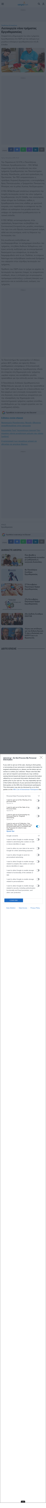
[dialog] (23, 1131)
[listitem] (23, 796)
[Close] (42, 758)
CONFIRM (14, 900)
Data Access (23, 908)
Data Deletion (11, 908)
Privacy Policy (35, 908)
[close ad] (23, 1502)
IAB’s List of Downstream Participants (25, 789)
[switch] (37, 801)
